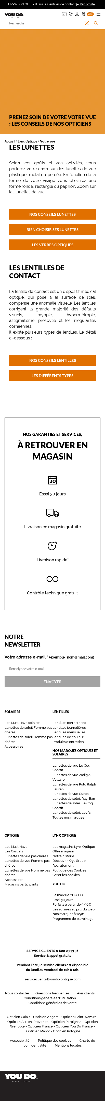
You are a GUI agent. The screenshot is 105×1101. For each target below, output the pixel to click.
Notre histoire (63, 856)
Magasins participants (21, 884)
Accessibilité (20, 1040)
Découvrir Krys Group (69, 861)
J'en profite (87, 4)
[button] (90, 12)
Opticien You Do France (74, 1026)
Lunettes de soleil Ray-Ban (73, 798)
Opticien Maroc (38, 1031)
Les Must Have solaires (22, 723)
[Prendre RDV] (64, 12)
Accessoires (14, 746)
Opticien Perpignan (66, 1022)
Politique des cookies (54, 1040)
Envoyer (53, 681)
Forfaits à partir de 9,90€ (71, 904)
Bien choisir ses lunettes (52, 229)
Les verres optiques (52, 244)
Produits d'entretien (68, 742)
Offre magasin (63, 851)
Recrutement (63, 865)
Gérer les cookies (66, 875)
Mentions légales (68, 1045)
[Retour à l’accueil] (52, 1078)
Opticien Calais (18, 1017)
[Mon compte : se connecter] (77, 12)
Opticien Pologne (66, 1031)
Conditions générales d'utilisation (50, 998)
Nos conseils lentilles (52, 360)
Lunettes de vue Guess (70, 794)
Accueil (10, 141)
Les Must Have (16, 847)
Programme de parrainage (73, 919)
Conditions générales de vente (53, 1003)
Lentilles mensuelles (68, 732)
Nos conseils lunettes (52, 214)
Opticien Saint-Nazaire (79, 1017)
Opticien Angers (45, 1017)
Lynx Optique (27, 141)
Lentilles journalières (69, 728)
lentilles (89, 303)
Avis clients (86, 993)
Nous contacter (17, 993)
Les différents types (52, 375)
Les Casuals (14, 851)
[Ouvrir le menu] (98, 15)
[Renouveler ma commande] (83, 12)
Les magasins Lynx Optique (73, 847)
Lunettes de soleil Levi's (71, 812)
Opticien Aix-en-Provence (27, 1022)
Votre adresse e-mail (49, 657)
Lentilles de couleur (68, 737)
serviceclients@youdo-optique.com (53, 979)
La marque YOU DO (67, 895)
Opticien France (40, 1026)
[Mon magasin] (71, 12)
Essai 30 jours (62, 900)
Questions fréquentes (52, 993)
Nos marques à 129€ (68, 914)
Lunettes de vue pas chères (26, 856)
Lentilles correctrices (69, 723)
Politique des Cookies (69, 870)
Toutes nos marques (68, 817)
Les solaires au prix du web (73, 909)
